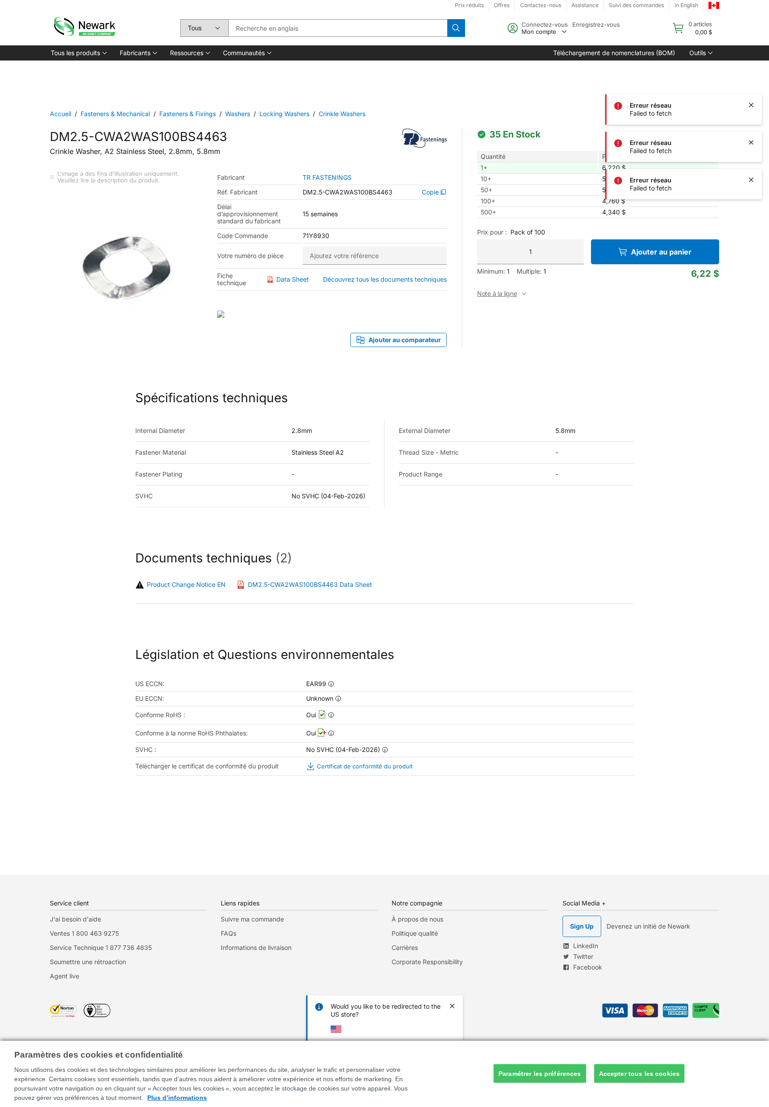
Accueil (60, 113)
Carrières (405, 947)
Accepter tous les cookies (639, 1073)
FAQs (228, 933)
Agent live (64, 976)
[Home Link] (83, 28)
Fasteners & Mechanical (115, 113)
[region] (384, 1074)
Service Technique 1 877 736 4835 (101, 947)
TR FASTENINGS (327, 177)
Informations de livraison (256, 947)
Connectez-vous (545, 24)
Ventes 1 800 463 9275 (84, 933)
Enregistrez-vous (596, 24)
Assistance (585, 5)
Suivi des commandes (636, 5)
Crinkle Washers (342, 113)
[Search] (456, 28)
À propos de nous (417, 919)
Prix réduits (469, 5)
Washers (237, 113)
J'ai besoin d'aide (75, 919)
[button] (78, 53)
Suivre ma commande (252, 919)
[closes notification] (751, 30)
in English (686, 5)
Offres (502, 5)
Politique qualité (415, 933)
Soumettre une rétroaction (88, 962)
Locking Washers (284, 113)
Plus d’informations (177, 1097)
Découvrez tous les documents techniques (385, 279)
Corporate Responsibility (427, 962)
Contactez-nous (540, 5)
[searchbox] (337, 28)
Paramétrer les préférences (539, 1073)
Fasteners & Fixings (187, 113)
